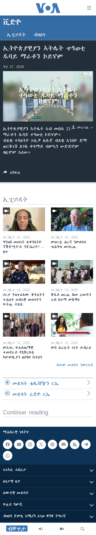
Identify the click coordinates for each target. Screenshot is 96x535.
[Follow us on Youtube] (18, 444)
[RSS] (74, 444)
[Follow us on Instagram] (30, 444)
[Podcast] (52, 444)
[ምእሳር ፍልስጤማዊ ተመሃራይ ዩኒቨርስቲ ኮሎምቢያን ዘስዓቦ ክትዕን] (24, 325)
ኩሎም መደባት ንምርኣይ (75, 365)
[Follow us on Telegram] (86, 444)
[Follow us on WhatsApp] (7, 455)
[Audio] (40, 529)
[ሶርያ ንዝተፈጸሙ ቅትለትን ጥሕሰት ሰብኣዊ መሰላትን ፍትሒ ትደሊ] (24, 272)
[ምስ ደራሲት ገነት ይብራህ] (72, 325)
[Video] (61, 529)
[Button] (11, 173)
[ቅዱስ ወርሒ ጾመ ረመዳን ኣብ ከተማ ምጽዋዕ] (72, 272)
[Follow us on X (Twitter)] (41, 444)
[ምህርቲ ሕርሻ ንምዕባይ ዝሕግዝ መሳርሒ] (72, 219)
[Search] (82, 529)
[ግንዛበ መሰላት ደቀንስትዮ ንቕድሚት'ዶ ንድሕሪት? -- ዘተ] (24, 219)
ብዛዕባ (39, 35)
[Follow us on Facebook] (7, 444)
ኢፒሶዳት (16, 35)
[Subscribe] (63, 444)
